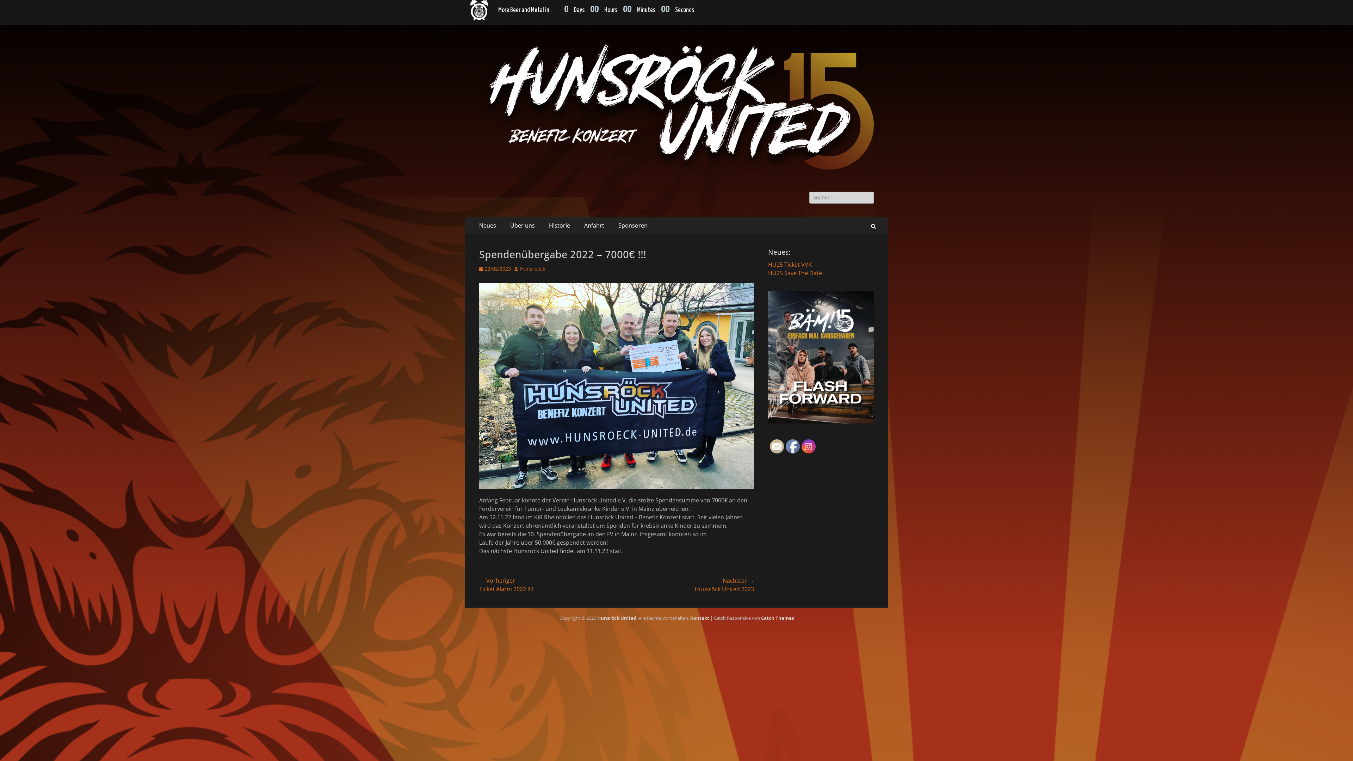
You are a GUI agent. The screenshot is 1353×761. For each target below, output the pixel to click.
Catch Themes (777, 618)
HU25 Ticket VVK (790, 264)
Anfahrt (594, 225)
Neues (487, 225)
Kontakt (699, 618)
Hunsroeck (532, 268)
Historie (559, 225)
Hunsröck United (616, 618)
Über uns (522, 225)
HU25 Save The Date (795, 273)
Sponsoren (633, 225)
